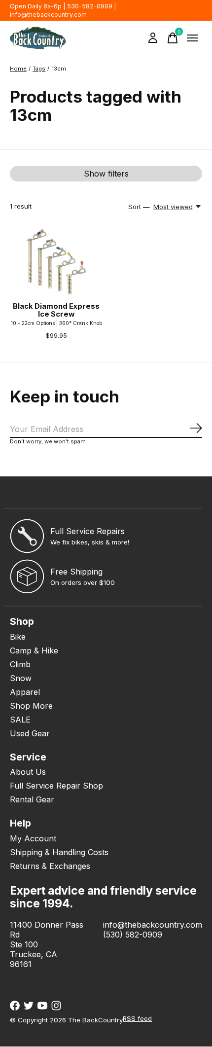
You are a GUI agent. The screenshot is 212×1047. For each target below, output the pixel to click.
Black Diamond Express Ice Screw (56, 310)
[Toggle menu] (192, 38)
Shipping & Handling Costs (59, 852)
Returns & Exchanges (50, 866)
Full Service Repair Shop (56, 786)
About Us (28, 772)
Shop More (31, 706)
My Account (33, 838)
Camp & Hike (34, 650)
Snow (21, 678)
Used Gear (30, 733)
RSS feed (137, 1018)
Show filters (106, 174)
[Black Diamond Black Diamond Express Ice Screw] (56, 262)
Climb (20, 664)
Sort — (139, 207)
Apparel (25, 692)
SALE (20, 719)
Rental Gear (32, 799)
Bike (18, 637)
